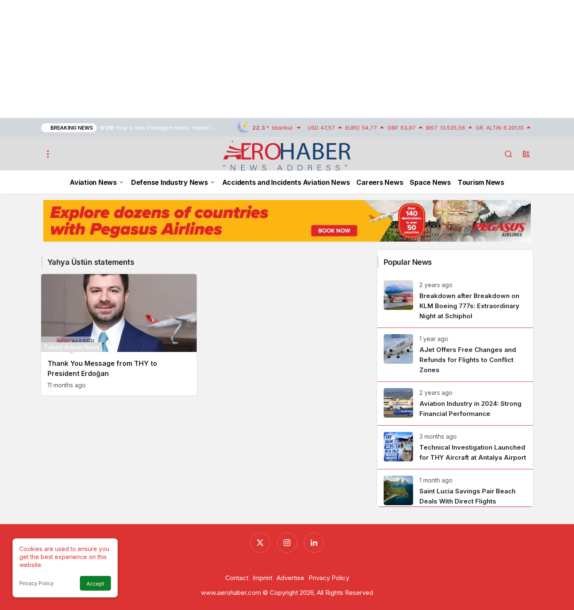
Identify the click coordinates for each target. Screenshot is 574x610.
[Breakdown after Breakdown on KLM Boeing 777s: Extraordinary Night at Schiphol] (455, 301)
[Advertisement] (252, 59)
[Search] (508, 154)
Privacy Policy (36, 583)
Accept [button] (95, 584)
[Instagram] (287, 543)
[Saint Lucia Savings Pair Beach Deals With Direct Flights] (455, 487)
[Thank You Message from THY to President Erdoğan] (119, 334)
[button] (526, 154)
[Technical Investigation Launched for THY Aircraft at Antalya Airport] (455, 447)
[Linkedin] (314, 543)
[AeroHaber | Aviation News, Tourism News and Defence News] (287, 155)
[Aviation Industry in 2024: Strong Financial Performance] (455, 403)
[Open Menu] (48, 154)
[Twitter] (260, 543)
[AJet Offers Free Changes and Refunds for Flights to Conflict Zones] (455, 354)
